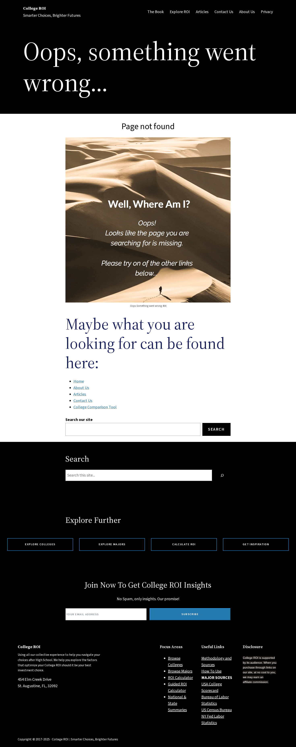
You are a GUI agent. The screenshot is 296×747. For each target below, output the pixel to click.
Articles (79, 394)
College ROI (34, 8)
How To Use (211, 671)
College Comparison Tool (95, 407)
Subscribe (190, 614)
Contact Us (82, 401)
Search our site (79, 420)
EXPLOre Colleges (40, 544)
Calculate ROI (184, 544)
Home (78, 381)
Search (216, 429)
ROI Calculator (180, 678)
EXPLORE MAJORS (112, 544)
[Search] (222, 475)
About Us (81, 388)
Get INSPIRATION (256, 544)
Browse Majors (180, 671)
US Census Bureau (216, 710)
